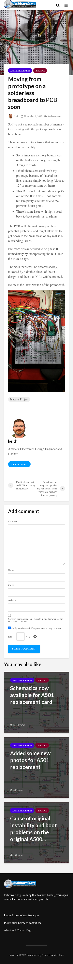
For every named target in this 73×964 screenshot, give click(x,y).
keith (16, 116)
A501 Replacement (20, 70)
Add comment (54, 116)
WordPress (59, 954)
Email (11, 585)
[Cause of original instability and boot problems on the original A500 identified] (36, 832)
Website (12, 600)
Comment (12, 521)
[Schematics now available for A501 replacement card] (36, 702)
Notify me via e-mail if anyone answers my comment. (36, 628)
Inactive (40, 70)
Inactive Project (19, 399)
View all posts (19, 464)
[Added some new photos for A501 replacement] (36, 767)
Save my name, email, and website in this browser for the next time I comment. (35, 620)
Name (12, 570)
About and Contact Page (18, 930)
